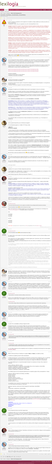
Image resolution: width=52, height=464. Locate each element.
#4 (50, 87)
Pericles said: (11, 334)
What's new (11, 9)
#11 (50, 269)
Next (4, 18)
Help (46, 461)
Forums (6, 9)
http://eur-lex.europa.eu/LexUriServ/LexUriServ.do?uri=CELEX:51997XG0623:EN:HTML (23, 70)
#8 (50, 176)
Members (17, 9)
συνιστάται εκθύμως (12, 349)
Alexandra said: (11, 293)
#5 (50, 121)
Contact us (33, 461)
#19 (50, 428)
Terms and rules (37, 461)
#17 (50, 351)
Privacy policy (43, 461)
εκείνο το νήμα (39, 225)
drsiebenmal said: (11, 203)
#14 (50, 312)
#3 (50, 77)
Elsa (1, 16)
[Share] (49, 20)
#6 (50, 154)
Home (2, 9)
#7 (50, 167)
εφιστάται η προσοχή (36, 398)
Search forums (7, 11)
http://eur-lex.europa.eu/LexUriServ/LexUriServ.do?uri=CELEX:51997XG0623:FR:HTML (23, 71)
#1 (50, 20)
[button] (14, 10)
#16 (50, 332)
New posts (2, 11)
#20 (50, 442)
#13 (50, 291)
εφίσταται (12, 399)
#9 (50, 201)
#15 (26, 225)
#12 (50, 281)
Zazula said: (10, 444)
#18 (50, 408)
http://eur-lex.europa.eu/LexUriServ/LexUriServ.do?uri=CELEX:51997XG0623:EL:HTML (23, 69)
